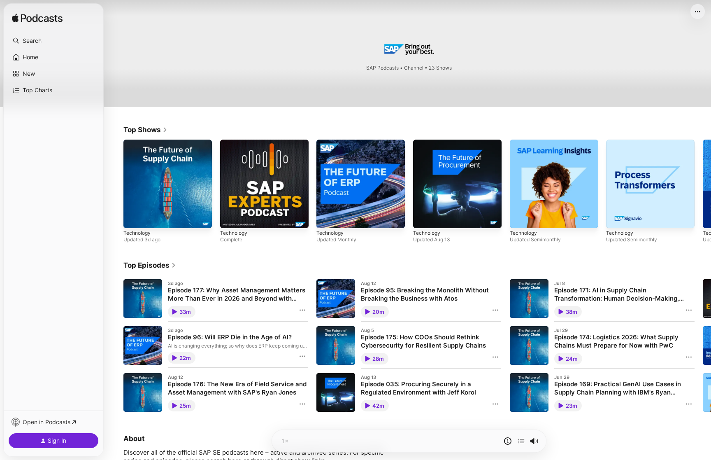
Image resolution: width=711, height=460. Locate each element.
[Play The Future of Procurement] (423, 218)
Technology (138, 143)
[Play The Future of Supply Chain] (134, 218)
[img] (37, 18)
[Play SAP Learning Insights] (520, 218)
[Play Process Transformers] (616, 218)
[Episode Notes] (508, 441)
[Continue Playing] (521, 441)
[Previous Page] (115, 183)
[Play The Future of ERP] (327, 218)
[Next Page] (703, 183)
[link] (145, 129)
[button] (53, 41)
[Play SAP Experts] (230, 218)
